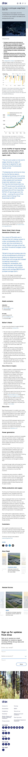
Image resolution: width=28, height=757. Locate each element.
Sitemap (16, 706)
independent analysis (9, 60)
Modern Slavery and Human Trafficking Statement (7, 717)
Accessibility (5, 708)
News (7, 610)
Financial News (12, 567)
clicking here (15, 328)
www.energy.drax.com (7, 538)
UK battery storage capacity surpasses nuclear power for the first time (13, 614)
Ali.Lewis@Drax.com (8, 316)
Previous (4, 560)
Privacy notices (5, 721)
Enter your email (7, 647)
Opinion (24, 567)
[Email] (13, 545)
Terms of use (17, 711)
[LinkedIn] (10, 545)
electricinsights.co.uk (13, 394)
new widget (11, 404)
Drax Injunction (18, 717)
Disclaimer (4, 713)
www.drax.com (13, 428)
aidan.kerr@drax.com (8, 308)
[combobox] (14, 657)
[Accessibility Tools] (17, 2)
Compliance (5, 711)
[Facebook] (6, 545)
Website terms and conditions (18, 714)
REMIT (15, 708)
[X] (3, 545)
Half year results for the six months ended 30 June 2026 (14, 570)
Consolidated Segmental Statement (20, 720)
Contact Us (5, 706)
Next (24, 560)
